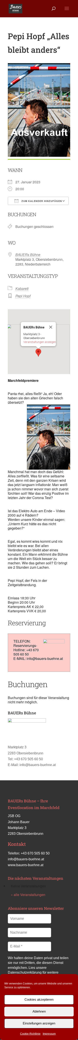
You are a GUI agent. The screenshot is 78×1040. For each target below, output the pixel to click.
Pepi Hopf (23, 295)
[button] (38, 353)
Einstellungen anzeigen (39, 1023)
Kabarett (21, 288)
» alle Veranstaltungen (28, 894)
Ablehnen (39, 1011)
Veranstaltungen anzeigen (39, 342)
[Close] (51, 327)
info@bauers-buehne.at (26, 859)
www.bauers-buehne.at (25, 865)
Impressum (49, 1033)
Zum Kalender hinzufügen (41, 201)
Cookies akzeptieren (39, 999)
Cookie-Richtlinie (30, 1033)
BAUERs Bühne (27, 254)
